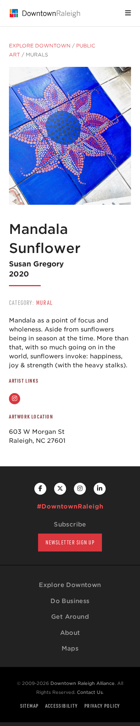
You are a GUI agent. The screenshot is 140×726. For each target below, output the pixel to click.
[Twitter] (60, 489)
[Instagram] (14, 398)
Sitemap (29, 705)
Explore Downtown (40, 46)
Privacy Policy (102, 705)
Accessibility (61, 705)
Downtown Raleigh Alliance (82, 683)
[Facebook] (40, 489)
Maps (70, 648)
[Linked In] (100, 489)
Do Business (69, 601)
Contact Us (90, 692)
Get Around (70, 616)
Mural (44, 302)
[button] (128, 13)
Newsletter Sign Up (70, 542)
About (70, 632)
